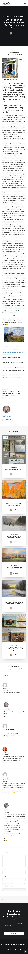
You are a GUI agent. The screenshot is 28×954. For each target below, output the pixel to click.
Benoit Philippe (13, 79)
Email (4, 876)
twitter (19, 395)
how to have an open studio (8, 393)
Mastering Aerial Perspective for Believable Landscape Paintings (14, 602)
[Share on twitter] (9, 54)
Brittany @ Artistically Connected (10, 778)
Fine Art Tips (22, 16)
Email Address (8, 925)
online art (18, 393)
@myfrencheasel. (13, 312)
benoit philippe (13, 391)
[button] (25, 3)
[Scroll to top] (25, 951)
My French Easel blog (19, 308)
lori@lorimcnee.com (8, 829)
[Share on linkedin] (14, 54)
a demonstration (11, 238)
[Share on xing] (19, 54)
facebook (20, 391)
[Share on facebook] (7, 54)
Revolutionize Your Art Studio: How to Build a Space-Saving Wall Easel (14, 649)
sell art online (13, 395)
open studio (5, 395)
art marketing (19, 389)
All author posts (7, 419)
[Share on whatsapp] (16, 54)
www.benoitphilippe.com (19, 307)
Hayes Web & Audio (14, 945)
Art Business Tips (16, 16)
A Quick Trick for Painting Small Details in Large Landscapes (14, 568)
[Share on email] (21, 54)
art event (5, 389)
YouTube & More (6, 397)
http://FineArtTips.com (9, 821)
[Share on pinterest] (12, 54)
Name (4, 869)
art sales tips (5, 391)
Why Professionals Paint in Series (14, 469)
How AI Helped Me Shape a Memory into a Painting (14, 537)
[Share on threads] (10, 54)
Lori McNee (16, 33)
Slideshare (4, 307)
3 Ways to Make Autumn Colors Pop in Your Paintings (14, 504)
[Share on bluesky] (17, 54)
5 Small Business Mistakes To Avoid (11, 377)
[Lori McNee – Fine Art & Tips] (6, 3)
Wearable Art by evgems (8, 729)
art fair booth (12, 389)
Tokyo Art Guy (6, 688)
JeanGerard (5, 752)
